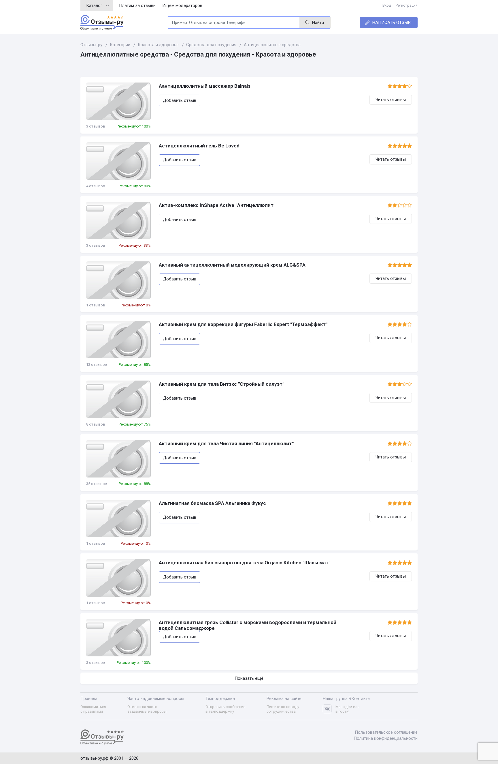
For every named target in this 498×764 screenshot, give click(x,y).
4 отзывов (95, 186)
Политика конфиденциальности (386, 738)
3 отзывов (95, 126)
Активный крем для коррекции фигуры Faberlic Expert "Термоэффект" (243, 324)
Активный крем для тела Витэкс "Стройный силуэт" (221, 384)
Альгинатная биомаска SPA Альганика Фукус (212, 503)
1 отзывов (95, 305)
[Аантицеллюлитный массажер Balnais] (118, 101)
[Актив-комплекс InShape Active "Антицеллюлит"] (118, 220)
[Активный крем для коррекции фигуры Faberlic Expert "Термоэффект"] (118, 339)
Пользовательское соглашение (386, 732)
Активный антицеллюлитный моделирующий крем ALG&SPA (232, 265)
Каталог (94, 5)
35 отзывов (96, 484)
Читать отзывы (391, 99)
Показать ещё (249, 678)
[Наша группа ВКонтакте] (329, 709)
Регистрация (407, 5)
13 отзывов (96, 364)
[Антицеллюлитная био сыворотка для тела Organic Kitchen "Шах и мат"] (118, 578)
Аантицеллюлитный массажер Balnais (204, 86)
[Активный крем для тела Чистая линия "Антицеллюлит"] (118, 459)
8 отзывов (95, 424)
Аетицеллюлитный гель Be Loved (199, 146)
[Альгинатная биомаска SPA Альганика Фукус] (118, 518)
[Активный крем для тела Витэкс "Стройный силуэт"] (118, 399)
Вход (386, 5)
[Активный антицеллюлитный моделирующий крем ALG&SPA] (118, 280)
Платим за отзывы (137, 5)
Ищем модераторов (182, 5)
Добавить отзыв (179, 100)
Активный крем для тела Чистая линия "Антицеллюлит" (226, 443)
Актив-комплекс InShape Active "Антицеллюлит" (217, 205)
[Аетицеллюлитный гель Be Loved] (118, 161)
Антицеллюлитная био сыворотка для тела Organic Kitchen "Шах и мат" (244, 562)
